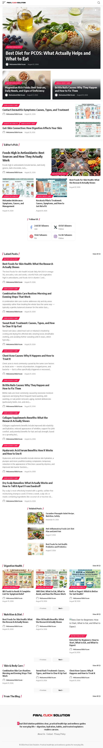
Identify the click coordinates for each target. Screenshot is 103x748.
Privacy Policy (59, 734)
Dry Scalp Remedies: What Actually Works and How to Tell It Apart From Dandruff (28, 484)
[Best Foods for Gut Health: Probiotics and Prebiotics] (36, 549)
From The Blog (12, 696)
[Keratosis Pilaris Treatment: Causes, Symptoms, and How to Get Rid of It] (51, 187)
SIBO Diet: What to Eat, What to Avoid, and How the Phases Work (51, 592)
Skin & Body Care (63, 83)
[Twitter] (63, 227)
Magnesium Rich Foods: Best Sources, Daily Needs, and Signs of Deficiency (25, 89)
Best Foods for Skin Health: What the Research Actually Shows (18, 620)
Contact (49, 734)
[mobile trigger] (5, 2)
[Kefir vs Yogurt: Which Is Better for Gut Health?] (84, 579)
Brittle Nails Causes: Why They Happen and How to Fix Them (76, 89)
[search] (98, 3)
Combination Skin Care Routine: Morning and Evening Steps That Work (27, 295)
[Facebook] (39, 227)
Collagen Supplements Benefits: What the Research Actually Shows (25, 419)
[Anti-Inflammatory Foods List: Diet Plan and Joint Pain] (36, 533)
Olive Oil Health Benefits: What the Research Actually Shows (50, 620)
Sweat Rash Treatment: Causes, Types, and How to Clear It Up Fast (51, 672)
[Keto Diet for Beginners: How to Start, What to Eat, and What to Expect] (84, 627)
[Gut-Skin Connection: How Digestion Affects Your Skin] (87, 129)
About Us (41, 734)
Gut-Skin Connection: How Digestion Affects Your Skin (32, 128)
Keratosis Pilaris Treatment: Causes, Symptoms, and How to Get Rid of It (50, 203)
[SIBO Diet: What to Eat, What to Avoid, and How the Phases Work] (51, 579)
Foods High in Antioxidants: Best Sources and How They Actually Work (23, 156)
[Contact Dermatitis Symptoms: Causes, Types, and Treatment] (87, 111)
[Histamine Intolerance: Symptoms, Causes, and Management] (18, 187)
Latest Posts (11, 254)
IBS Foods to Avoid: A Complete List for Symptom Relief (16, 592)
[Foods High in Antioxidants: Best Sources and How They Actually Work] (76, 162)
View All (95, 254)
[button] (94, 10)
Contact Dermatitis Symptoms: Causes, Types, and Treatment (36, 109)
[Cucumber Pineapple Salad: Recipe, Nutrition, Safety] (36, 518)
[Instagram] (63, 236)
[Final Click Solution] (16, 2)
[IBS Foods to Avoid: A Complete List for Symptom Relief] (18, 579)
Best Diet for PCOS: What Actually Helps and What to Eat (48, 55)
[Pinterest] (39, 236)
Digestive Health (11, 123)
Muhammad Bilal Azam (17, 64)
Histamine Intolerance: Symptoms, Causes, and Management (13, 203)
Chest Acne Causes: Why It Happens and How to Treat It (82, 672)
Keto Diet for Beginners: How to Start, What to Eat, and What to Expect (84, 643)
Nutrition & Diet (14, 47)
